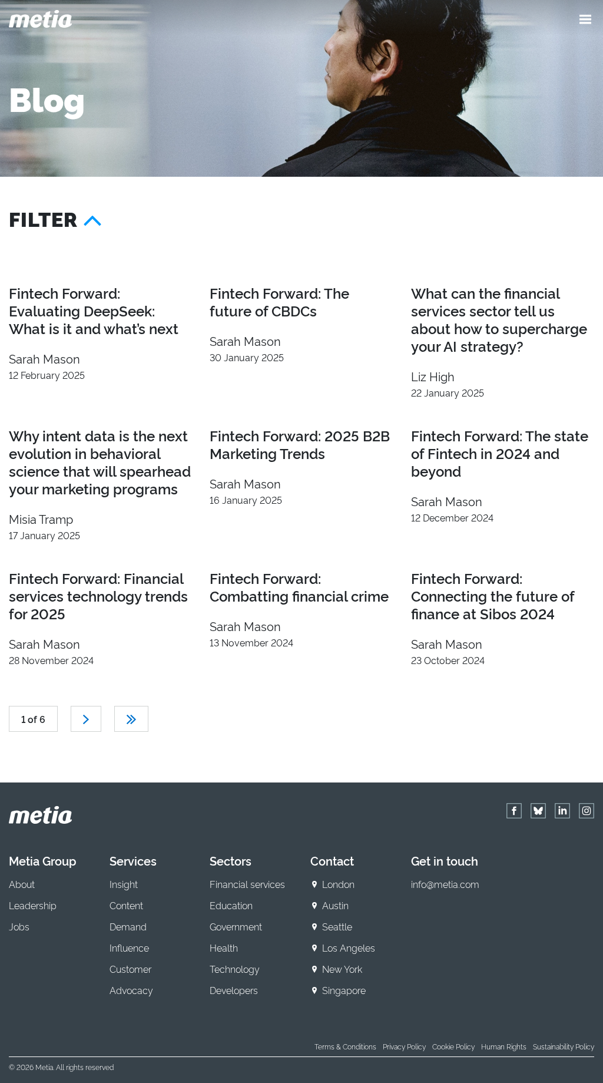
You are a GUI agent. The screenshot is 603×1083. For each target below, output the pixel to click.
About (22, 883)
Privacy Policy (404, 1046)
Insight (124, 883)
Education (231, 905)
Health (224, 947)
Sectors (230, 860)
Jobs (19, 926)
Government (236, 926)
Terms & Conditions (345, 1046)
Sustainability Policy (563, 1046)
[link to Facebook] (514, 810)
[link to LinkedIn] (562, 810)
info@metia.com (445, 883)
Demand (128, 926)
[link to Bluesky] (538, 810)
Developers (234, 989)
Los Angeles (348, 947)
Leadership (33, 905)
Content (126, 905)
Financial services (247, 883)
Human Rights (503, 1046)
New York (342, 968)
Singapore (344, 989)
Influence (129, 947)
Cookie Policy (453, 1046)
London (338, 883)
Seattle (337, 926)
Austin (335, 905)
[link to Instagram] (586, 810)
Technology (235, 968)
